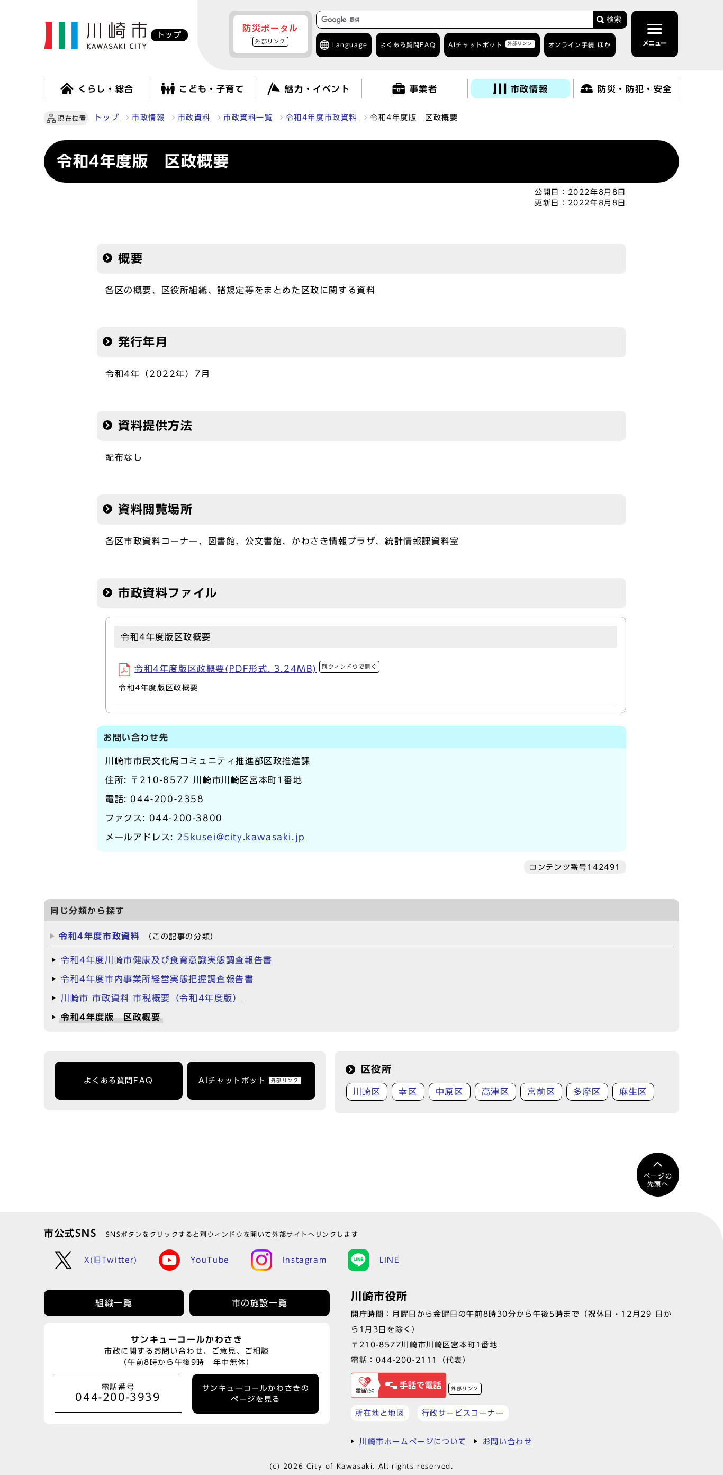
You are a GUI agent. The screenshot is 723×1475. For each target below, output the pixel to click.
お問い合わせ (507, 1441)
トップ (106, 117)
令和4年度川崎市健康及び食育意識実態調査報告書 (167, 960)
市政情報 (148, 117)
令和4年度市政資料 (321, 117)
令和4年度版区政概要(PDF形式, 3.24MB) (255, 668)
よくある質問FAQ (118, 1080)
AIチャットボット (490, 44)
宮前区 (541, 1091)
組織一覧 (113, 1303)
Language (350, 45)
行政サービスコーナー (463, 1413)
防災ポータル (270, 34)
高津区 (496, 1091)
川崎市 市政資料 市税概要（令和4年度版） (151, 998)
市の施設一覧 (260, 1303)
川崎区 (367, 1091)
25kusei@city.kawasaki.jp (241, 837)
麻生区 (633, 1091)
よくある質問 (408, 45)
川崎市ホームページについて (413, 1441)
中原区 (450, 1091)
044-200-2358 (167, 799)
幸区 (408, 1091)
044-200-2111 (407, 1360)
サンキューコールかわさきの (256, 1393)
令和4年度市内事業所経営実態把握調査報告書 (157, 979)
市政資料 (194, 117)
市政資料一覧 (248, 117)
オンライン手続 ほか (579, 45)
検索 (614, 19)
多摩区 (587, 1091)
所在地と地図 (380, 1413)
